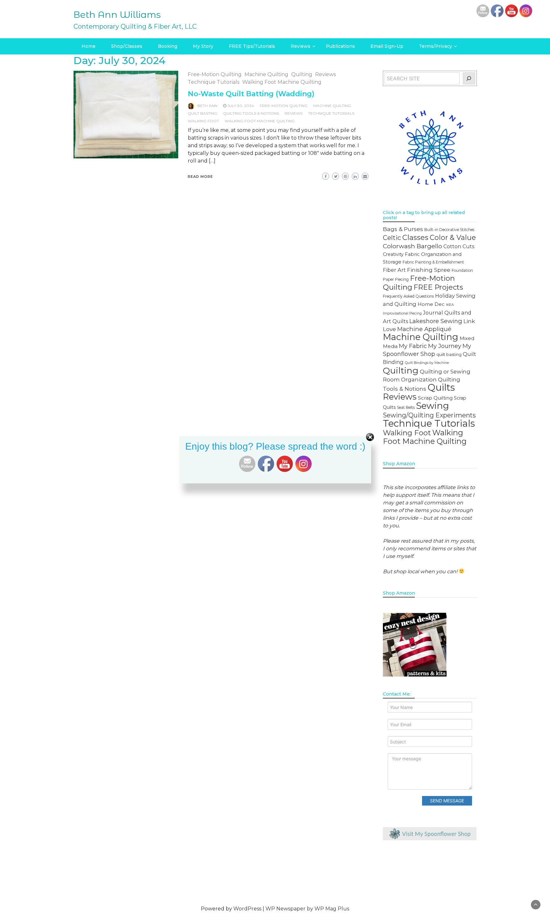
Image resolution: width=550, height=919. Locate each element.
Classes (415, 237)
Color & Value (453, 237)
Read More (200, 176)
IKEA (450, 305)
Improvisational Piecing (402, 313)
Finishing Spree (428, 269)
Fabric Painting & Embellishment (433, 262)
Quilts (441, 387)
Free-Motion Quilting (215, 74)
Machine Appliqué (424, 329)
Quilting (301, 74)
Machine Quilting (266, 74)
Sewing (432, 405)
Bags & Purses (403, 229)
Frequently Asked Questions (408, 296)
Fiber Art (394, 270)
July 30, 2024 (240, 105)
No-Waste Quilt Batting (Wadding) (251, 94)
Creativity (393, 254)
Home (88, 46)
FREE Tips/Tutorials (252, 46)
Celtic (392, 238)
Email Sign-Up (386, 46)
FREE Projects (438, 287)
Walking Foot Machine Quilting (281, 82)
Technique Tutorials (213, 82)
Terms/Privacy (435, 46)
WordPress (247, 909)
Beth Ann (207, 105)
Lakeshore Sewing (435, 321)
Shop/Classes (126, 46)
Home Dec (431, 304)
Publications (340, 46)
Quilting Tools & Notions (251, 113)
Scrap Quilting (435, 398)
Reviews (300, 46)
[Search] (469, 78)
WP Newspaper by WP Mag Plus (307, 909)
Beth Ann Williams (117, 14)
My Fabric (413, 346)
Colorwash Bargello (412, 246)
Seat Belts (406, 407)
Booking (167, 46)
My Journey (444, 346)
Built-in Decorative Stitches (449, 229)
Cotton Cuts (458, 246)
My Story (203, 46)
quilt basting (202, 113)
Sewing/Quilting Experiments (429, 415)
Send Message (447, 800)
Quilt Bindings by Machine (427, 363)
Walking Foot (203, 121)
